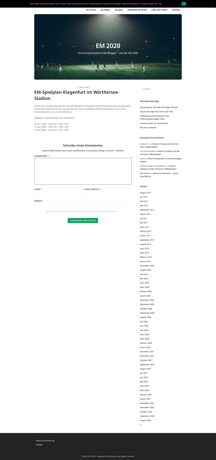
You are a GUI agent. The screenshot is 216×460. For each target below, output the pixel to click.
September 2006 (147, 416)
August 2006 (145, 420)
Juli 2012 (144, 197)
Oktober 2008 (146, 308)
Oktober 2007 (146, 360)
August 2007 (145, 369)
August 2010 (145, 244)
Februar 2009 (146, 291)
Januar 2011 (145, 235)
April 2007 (144, 386)
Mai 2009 (144, 278)
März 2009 (144, 287)
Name (38, 189)
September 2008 (147, 313)
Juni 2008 (144, 325)
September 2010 (147, 240)
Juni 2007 (144, 377)
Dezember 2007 (147, 351)
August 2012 (145, 192)
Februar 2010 (146, 257)
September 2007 (147, 364)
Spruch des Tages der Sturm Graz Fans (156, 111)
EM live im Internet (148, 127)
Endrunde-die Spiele (137, 10)
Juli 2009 (144, 274)
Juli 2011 (144, 218)
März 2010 (144, 253)
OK (184, 4)
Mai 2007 (144, 381)
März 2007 (144, 390)
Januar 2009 (145, 295)
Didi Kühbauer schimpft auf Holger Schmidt (159, 107)
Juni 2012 (144, 201)
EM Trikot (105, 10)
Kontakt (39, 445)
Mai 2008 (144, 330)
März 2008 (144, 338)
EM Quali (119, 10)
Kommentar (41, 156)
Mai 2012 (144, 205)
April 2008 (144, 334)
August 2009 (145, 270)
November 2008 (147, 304)
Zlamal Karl (145, 173)
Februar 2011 (146, 231)
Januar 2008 (145, 347)
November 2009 (147, 265)
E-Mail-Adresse (92, 189)
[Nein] (213, 3)
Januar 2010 (145, 261)
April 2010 (144, 248)
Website (38, 201)
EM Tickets (91, 10)
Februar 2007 (146, 394)
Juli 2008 (144, 321)
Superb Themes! (127, 456)
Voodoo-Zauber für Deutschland (154, 123)
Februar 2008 (146, 343)
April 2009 (144, 283)
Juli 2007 (144, 373)
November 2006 (147, 407)
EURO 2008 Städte (160, 10)
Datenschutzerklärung (45, 440)
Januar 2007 (145, 399)
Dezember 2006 (147, 403)
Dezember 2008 (147, 300)
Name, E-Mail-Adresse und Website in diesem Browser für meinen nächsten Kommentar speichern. (83, 211)
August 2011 (145, 214)
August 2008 (145, 317)
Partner (176, 10)
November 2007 (147, 356)
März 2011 (144, 227)
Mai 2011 (144, 222)
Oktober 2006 (146, 411)
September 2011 (147, 209)
